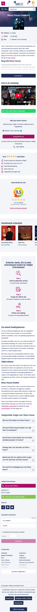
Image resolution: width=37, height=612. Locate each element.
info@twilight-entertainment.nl (9, 406)
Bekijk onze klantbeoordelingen (18, 208)
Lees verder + (18, 76)
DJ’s (2, 558)
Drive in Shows (5, 560)
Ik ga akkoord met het (13, 532)
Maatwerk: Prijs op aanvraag (12, 131)
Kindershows (22, 558)
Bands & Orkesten (7, 555)
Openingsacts (23, 565)
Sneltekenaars (23, 567)
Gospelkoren (22, 553)
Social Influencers (6, 562)
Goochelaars (4, 567)
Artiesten (4, 553)
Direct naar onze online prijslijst (14, 497)
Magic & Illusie (5, 565)
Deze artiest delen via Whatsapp (15, 111)
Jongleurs (21, 555)
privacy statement (19, 532)
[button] (18, 420)
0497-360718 (3, 3)
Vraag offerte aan (18, 137)
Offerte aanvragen (18, 609)
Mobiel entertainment (24, 560)
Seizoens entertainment (26, 562)
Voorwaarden (19, 603)
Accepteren (9, 598)
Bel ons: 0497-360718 (11, 486)
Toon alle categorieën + (18, 572)
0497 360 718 (14, 404)
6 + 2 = (4, 536)
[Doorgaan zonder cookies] (35, 597)
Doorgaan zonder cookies (23, 598)
